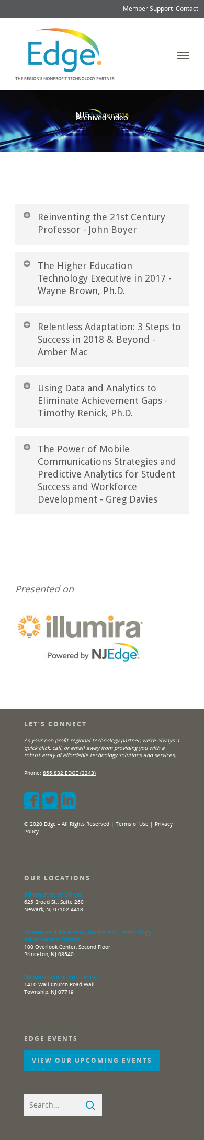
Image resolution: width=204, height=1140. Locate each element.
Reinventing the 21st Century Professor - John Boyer (101, 223)
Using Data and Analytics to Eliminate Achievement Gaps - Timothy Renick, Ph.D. (103, 400)
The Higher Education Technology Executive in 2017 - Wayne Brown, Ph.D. (105, 278)
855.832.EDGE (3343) (69, 772)
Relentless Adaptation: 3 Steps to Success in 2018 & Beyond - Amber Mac (109, 339)
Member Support (148, 8)
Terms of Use (132, 824)
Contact (187, 8)
